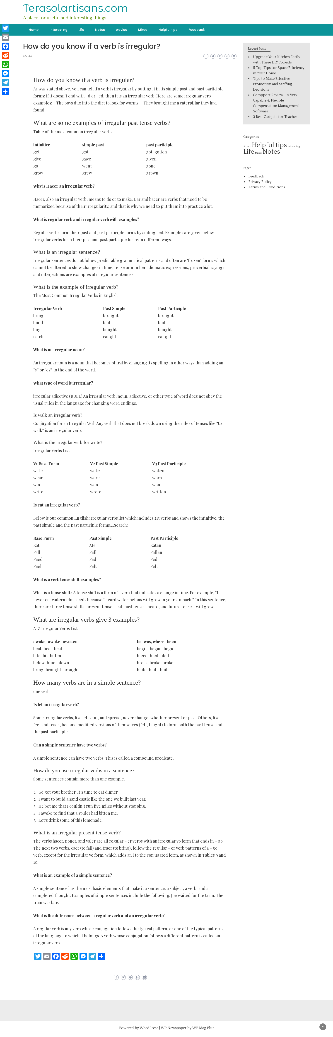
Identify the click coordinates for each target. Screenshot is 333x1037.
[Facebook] (5, 46)
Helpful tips (168, 29)
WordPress (149, 1028)
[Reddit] (5, 55)
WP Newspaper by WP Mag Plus (187, 1028)
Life (81, 29)
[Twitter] (5, 28)
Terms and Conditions (267, 187)
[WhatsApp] (5, 64)
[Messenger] (5, 73)
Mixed (142, 29)
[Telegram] (5, 82)
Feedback (196, 29)
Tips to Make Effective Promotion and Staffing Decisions (272, 84)
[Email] (5, 37)
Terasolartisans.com (75, 8)
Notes (100, 29)
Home (34, 29)
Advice (121, 29)
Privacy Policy (260, 182)
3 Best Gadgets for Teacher (275, 117)
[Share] (5, 91)
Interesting (59, 29)
